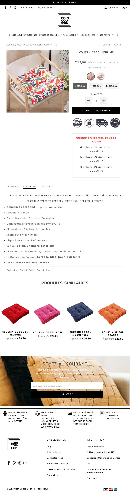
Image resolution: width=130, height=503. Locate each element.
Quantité (96, 94)
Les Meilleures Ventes (20, 35)
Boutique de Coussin (57, 463)
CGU (89, 463)
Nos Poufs (105, 35)
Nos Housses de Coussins (46, 35)
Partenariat (92, 478)
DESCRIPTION (29, 186)
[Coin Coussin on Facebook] (5, 7)
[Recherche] (117, 34)
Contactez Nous (55, 457)
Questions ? (48, 7)
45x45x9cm (95, 86)
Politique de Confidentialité (100, 452)
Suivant (117, 45)
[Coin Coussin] (65, 21)
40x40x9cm (79, 86)
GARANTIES (12, 186)
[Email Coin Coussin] (20, 7)
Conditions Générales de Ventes (103, 457)
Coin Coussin (21, 488)
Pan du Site (52, 475)
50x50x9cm (111, 86)
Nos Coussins (69, 35)
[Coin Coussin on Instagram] (15, 7)
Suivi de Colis (53, 452)
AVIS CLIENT (47, 186)
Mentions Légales (95, 446)
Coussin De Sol (28, 270)
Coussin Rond (44, 270)
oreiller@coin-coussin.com (61, 469)
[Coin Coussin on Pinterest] (10, 7)
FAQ (49, 446)
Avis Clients (35, 7)
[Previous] (9, 81)
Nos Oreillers (88, 35)
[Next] (65, 81)
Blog (25, 7)
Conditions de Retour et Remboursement (99, 471)
